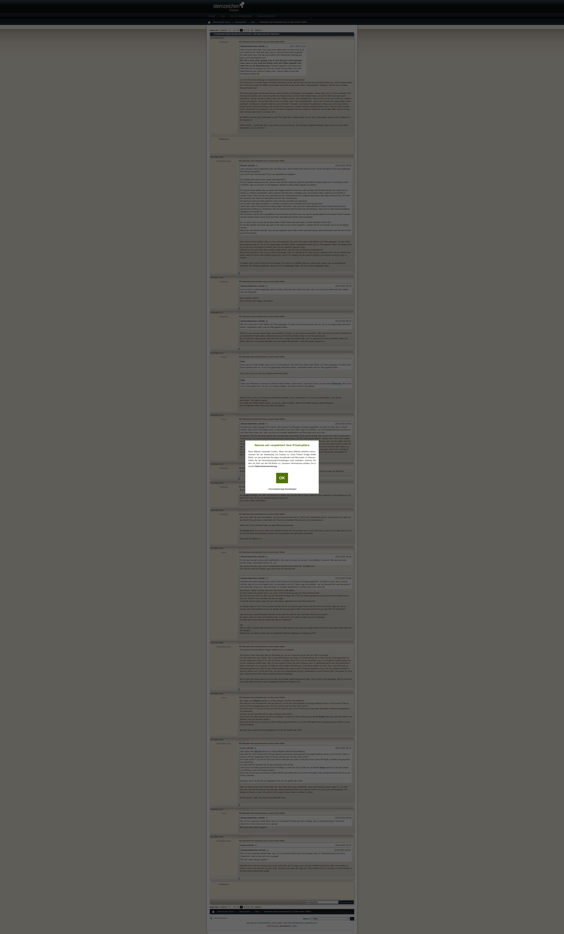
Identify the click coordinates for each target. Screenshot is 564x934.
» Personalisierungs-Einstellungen (282, 489)
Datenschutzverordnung (266, 466)
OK (282, 478)
